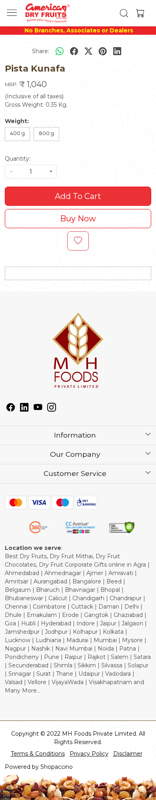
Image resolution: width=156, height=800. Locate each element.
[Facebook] (11, 408)
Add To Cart (78, 196)
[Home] (47, 13)
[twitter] (88, 51)
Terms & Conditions (38, 753)
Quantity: (17, 158)
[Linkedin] (24, 408)
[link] (124, 13)
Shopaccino (56, 766)
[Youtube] (38, 408)
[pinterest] (103, 51)
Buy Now (78, 218)
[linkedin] (117, 51)
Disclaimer (127, 753)
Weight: (17, 121)
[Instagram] (52, 408)
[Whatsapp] (59, 51)
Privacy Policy (89, 753)
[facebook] (74, 51)
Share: (40, 51)
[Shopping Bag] (138, 13)
